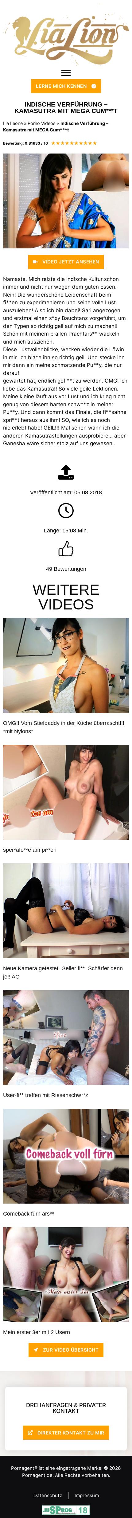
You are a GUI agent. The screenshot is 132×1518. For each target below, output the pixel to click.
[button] (66, 72)
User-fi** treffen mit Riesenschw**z (45, 1095)
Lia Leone (13, 123)
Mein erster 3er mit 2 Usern (36, 1332)
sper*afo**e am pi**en (29, 850)
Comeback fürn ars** (28, 1214)
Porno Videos (42, 123)
